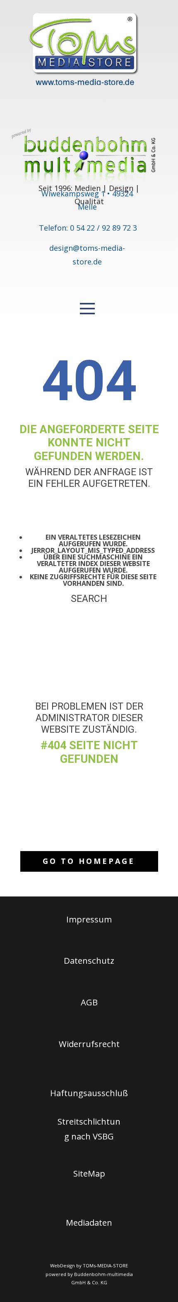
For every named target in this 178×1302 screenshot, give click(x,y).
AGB (89, 1002)
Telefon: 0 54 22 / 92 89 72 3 (88, 228)
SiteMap (89, 1173)
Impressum (89, 919)
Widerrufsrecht (89, 1044)
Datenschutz (89, 960)
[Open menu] (87, 308)
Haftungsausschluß (89, 1093)
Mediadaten (89, 1222)
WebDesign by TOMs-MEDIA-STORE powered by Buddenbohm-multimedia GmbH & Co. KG (89, 1273)
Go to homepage (89, 861)
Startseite (89, 688)
